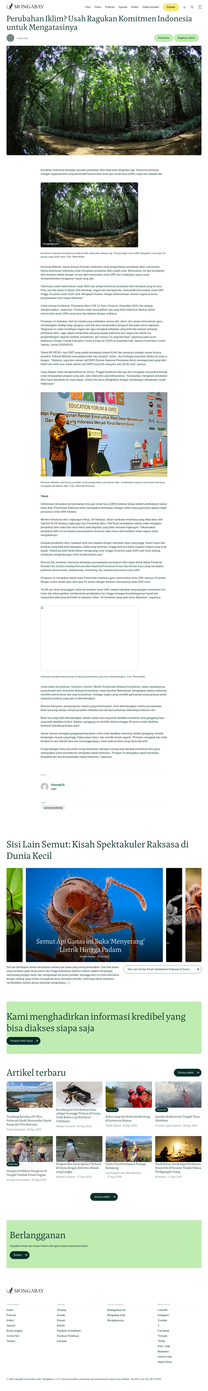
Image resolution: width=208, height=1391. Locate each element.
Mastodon (163, 1351)
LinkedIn (163, 1310)
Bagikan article (186, 37)
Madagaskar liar (116, 1310)
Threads (162, 1336)
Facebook (163, 1330)
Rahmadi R (58, 784)
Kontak (61, 1315)
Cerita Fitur (12, 1336)
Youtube (162, 1320)
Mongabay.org (115, 1320)
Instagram (163, 1315)
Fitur (88, 7)
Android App (165, 1356)
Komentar (163, 37)
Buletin (18, 1255)
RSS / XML (164, 1346)
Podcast (110, 7)
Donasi (171, 7)
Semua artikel (186, 1072)
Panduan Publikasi (68, 1336)
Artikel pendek (150, 7)
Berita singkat (14, 1330)
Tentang (61, 1310)
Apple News (165, 1362)
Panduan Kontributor (69, 1330)
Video (97, 7)
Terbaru (10, 1341)
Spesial (122, 7)
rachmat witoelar (53, 807)
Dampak (62, 1341)
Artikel (134, 7)
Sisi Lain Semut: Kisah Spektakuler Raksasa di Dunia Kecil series (165, 969)
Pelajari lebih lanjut (21, 1040)
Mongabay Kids (116, 1315)
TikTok (161, 1341)
